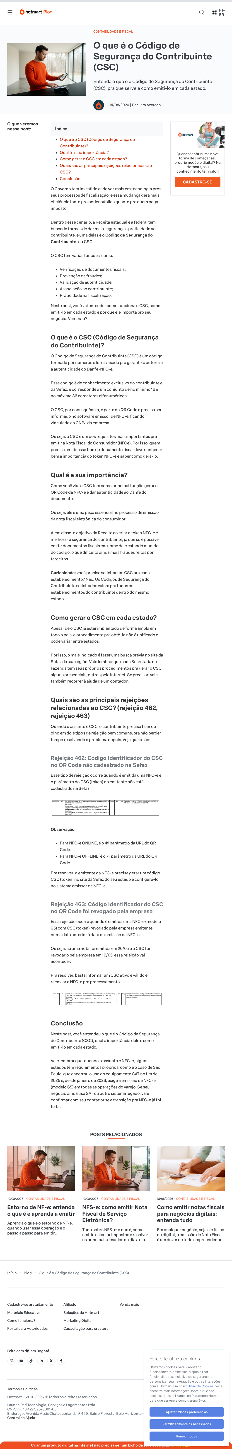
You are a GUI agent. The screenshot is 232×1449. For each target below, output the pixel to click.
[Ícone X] (51, 1361)
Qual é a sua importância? (84, 152)
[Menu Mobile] (10, 12)
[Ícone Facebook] (61, 1361)
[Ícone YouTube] (21, 1361)
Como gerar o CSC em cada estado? (93, 158)
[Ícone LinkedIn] (41, 1361)
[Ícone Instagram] (11, 1361)
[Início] (36, 10)
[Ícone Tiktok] (31, 1361)
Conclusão (70, 178)
